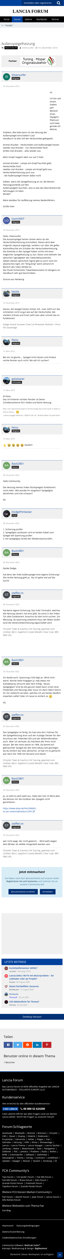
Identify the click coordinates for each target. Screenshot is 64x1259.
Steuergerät (8, 1157)
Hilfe (26, 1142)
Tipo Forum (8, 1177)
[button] (58, 3)
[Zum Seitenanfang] (60, 1255)
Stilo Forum (40, 1180)
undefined (52, 1157)
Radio (44, 1151)
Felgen (40, 1139)
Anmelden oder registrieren (38, 2)
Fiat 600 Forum (9, 1180)
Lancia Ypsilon (52, 1145)
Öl (56, 1160)
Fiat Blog (6, 1210)
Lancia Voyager (35, 1145)
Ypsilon (36, 1160)
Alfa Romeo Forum (11, 1199)
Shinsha (12, 1005)
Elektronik (43, 1136)
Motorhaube (28, 1148)
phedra (24, 1151)
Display (21, 1136)
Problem (35, 1151)
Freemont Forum (34, 1183)
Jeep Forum (37, 1196)
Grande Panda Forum (31, 1186)
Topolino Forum (10, 1186)
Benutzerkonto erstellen (23, 891)
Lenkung (6, 1148)
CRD (4, 1136)
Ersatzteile (7, 1139)
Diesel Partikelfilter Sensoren (24, 986)
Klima (34, 1142)
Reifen (53, 1151)
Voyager (16, 1160)
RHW (4, 1154)
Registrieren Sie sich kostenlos (22, 881)
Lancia (5, 1145)
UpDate (6, 1160)
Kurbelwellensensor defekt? (23, 968)
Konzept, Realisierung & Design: (24, 1248)
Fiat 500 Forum (44, 1177)
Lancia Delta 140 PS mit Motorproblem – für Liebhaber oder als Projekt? (31, 977)
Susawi (12, 982)
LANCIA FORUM (30, 11)
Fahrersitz (20, 1139)
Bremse (31, 1133)
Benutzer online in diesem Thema (29, 1056)
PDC (16, 1151)
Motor (16, 1148)
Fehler (31, 1139)
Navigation (49, 1148)
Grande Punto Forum (12, 1183)
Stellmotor (42, 1154)
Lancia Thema (18, 1145)
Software (30, 1154)
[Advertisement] (32, 34)
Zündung (47, 1160)
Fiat (48, 1139)
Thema (20, 1157)
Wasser (26, 1160)
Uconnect (40, 1157)
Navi (39, 1148)
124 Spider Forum (25, 1177)
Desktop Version (32, 1016)
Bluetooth (20, 1133)
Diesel (12, 1136)
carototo (12, 971)
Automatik (7, 1133)
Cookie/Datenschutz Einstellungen (19, 1237)
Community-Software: (21, 1245)
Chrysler (53, 1133)
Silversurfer (28, 47)
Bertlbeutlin (14, 989)
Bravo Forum (26, 1180)
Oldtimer (6, 1151)
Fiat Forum (7, 1196)
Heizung (18, 1142)
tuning (29, 1157)
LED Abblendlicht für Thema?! (24, 1001)
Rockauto (13, 994)
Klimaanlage (46, 1142)
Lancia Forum (52, 1196)
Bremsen (42, 1133)
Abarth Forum (22, 1196)
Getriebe (6, 1142)
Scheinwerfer (16, 1154)
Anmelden (48, 891)
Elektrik (31, 1136)
